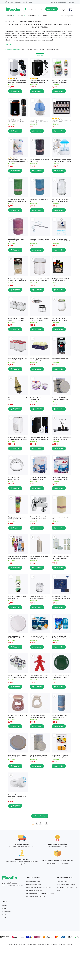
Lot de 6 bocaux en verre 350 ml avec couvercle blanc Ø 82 (39, 279)
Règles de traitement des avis (67, 887)
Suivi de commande (33, 882)
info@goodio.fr (12, 883)
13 (46, 823)
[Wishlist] (11, 60)
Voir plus (8, 44)
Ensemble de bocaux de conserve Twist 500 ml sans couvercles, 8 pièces (17, 319)
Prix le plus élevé (39, 50)
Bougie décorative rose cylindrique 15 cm (16, 240)
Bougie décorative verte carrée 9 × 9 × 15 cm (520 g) (17, 200)
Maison (9, 16)
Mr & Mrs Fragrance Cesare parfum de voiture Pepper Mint (39, 676)
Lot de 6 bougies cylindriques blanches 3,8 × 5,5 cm (39, 359)
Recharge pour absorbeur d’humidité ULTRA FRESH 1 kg (18, 160)
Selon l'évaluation (53, 50)
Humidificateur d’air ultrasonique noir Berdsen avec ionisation (16, 121)
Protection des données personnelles (39, 887)
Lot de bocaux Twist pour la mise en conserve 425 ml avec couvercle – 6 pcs (17, 676)
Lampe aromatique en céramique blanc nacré (37, 716)
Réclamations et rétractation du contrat (40, 893)
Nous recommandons (12, 50)
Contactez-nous (62, 882)
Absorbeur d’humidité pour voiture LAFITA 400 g (39, 637)
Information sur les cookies (66, 884)
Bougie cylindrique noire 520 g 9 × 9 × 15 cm (39, 160)
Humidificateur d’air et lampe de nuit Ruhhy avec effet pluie (61, 160)
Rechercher (51, 9)
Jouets (20, 16)
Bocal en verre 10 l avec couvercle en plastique (59, 81)
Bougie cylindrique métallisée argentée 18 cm (39, 557)
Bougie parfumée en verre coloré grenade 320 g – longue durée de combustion (17, 518)
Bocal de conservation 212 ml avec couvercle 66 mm (39, 597)
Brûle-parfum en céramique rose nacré (17, 716)
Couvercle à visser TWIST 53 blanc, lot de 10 (17, 756)
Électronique (32, 16)
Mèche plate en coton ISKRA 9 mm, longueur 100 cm (61, 279)
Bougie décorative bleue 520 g (39, 200)
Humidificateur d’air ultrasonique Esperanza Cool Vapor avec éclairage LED (39, 121)
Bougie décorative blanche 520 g (60, 518)
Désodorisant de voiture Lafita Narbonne (60, 359)
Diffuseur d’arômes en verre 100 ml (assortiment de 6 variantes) (17, 557)
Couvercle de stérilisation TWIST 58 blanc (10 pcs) (38, 756)
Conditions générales (33, 884)
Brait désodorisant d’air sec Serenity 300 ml (17, 597)
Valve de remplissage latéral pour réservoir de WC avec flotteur (39, 240)
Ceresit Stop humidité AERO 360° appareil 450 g (39, 478)
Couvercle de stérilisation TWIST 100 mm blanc (16, 637)
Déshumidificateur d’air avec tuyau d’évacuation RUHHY (39, 81)
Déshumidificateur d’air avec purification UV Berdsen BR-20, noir (39, 438)
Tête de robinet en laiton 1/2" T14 (17, 399)
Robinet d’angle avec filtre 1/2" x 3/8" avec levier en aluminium (39, 518)
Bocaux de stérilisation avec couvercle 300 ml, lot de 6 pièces (17, 359)
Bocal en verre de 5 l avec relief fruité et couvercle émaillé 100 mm (60, 200)
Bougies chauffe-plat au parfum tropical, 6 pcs (60, 756)
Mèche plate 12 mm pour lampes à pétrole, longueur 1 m (17, 279)
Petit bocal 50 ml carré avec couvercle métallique (39, 319)
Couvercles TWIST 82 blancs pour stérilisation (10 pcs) (61, 399)
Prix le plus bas (27, 50)
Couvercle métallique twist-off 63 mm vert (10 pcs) (61, 676)
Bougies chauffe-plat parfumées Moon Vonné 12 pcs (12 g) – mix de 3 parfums (61, 597)
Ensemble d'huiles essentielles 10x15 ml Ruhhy (61, 121)
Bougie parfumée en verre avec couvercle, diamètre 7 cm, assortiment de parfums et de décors (61, 557)
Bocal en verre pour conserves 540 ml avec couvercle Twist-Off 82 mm (61, 319)
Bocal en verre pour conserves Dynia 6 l (14, 478)
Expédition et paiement (58, 2)
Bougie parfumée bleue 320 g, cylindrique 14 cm (61, 716)
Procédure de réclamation (35, 896)
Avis (58, 890)
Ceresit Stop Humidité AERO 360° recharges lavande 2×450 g (61, 478)
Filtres (40, 55)
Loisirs (4, 917)
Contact (71, 2)
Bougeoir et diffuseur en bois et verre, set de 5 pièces (61, 438)
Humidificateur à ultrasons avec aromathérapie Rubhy (17, 81)
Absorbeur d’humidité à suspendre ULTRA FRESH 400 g (61, 240)
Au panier (16, 91)
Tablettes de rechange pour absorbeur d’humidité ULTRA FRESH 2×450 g (17, 796)
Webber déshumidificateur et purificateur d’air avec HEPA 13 (17, 438)
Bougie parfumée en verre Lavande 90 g (38, 399)
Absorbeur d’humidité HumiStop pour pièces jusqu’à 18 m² (61, 637)
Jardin (45, 16)
